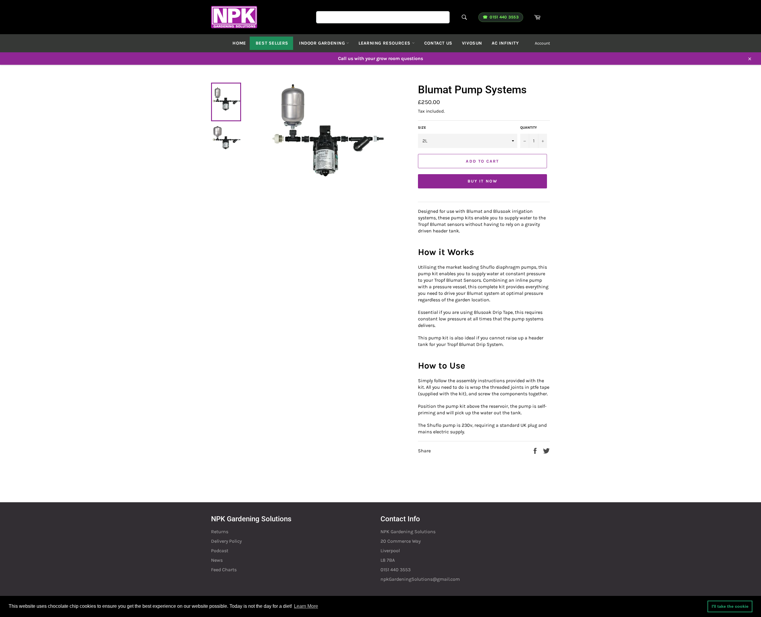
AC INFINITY (505, 43)
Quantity (528, 127)
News (217, 560)
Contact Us (438, 43)
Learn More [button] (306, 606)
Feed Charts (224, 569)
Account (542, 43)
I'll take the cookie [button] (730, 606)
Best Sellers (272, 43)
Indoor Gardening (322, 43)
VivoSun (472, 43)
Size (422, 127)
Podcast (219, 550)
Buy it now (482, 181)
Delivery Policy (226, 541)
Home (239, 43)
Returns (219, 531)
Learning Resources (385, 43)
